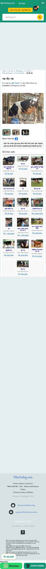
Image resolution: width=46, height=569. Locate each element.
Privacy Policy (19, 492)
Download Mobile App (26, 505)
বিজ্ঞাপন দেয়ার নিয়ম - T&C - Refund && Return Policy (23, 487)
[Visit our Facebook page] (23, 532)
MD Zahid (15, 83)
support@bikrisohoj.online (26, 512)
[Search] (40, 17)
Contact (29, 483)
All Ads (22, 3)
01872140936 (37, 565)
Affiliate (30, 492)
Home (15, 483)
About (21, 483)
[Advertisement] (23, 45)
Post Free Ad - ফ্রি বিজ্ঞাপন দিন (20, 10)
